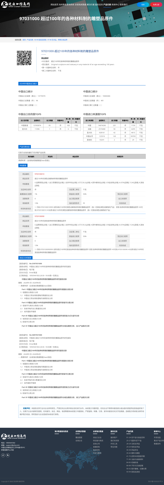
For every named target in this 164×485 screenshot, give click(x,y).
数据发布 (157, 444)
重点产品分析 (159, 440)
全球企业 (79, 440)
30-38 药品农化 (132, 450)
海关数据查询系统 (61, 431)
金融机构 (96, 447)
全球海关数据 (81, 431)
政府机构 (96, 450)
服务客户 (114, 437)
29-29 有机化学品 (133, 447)
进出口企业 (97, 437)
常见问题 (114, 447)
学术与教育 (97, 453)
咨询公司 (96, 444)
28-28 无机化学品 (133, 444)
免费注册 (156, 4)
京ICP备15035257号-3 (155, 481)
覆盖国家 (79, 437)
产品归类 (30, 40)
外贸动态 (157, 437)
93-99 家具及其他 (40, 40)
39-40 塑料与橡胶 (133, 453)
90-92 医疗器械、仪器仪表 (136, 468)
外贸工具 (114, 444)
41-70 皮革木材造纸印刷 (135, 456)
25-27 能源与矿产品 (133, 440)
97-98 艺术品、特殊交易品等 (57, 40)
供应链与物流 (98, 440)
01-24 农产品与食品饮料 (135, 437)
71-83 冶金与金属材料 (134, 459)
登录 (143, 4)
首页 (24, 40)
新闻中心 (157, 431)
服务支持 (114, 431)
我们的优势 (115, 440)
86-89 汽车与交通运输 (134, 465)
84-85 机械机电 (132, 462)
